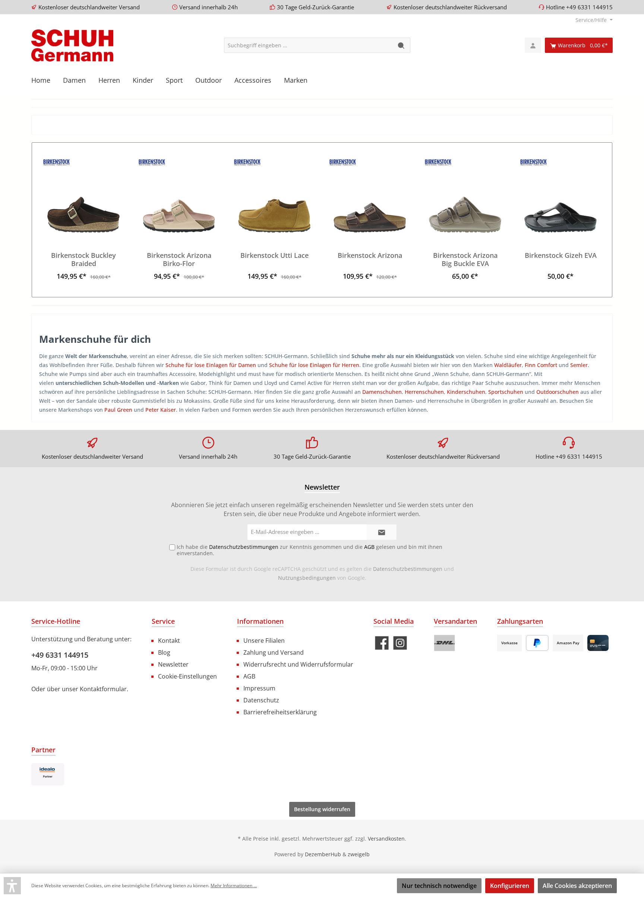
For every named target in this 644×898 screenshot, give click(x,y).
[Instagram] (400, 643)
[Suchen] (401, 45)
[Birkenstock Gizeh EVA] (560, 195)
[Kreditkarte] (598, 643)
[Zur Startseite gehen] (72, 45)
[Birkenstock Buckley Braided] (83, 195)
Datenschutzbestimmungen (407, 568)
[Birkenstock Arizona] (370, 195)
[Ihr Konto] (533, 45)
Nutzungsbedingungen (307, 577)
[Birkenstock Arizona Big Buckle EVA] (465, 195)
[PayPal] (537, 643)
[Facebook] (381, 643)
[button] (12, 885)
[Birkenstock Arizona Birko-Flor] (179, 195)
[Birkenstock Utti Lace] (274, 195)
